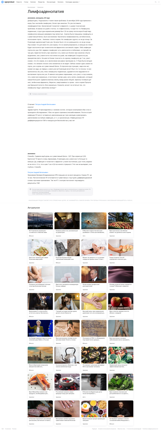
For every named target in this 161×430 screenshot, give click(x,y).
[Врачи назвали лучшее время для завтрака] (93, 413)
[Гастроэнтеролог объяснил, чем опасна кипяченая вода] (67, 359)
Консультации (31, 7)
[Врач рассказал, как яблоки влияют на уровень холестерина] (120, 225)
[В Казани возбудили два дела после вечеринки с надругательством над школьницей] (93, 386)
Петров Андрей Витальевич (45, 104)
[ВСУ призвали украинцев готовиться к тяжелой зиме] (40, 225)
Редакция (94, 428)
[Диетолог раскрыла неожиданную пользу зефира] (67, 278)
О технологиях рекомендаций (134, 428)
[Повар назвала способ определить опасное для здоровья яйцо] (120, 251)
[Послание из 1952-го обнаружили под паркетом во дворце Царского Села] (93, 332)
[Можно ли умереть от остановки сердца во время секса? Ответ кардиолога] (93, 251)
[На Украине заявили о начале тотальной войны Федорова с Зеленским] (120, 413)
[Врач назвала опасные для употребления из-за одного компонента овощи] (120, 386)
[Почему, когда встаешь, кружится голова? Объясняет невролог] (120, 278)
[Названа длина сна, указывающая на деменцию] (67, 225)
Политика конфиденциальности (150, 428)
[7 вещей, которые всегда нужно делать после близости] (67, 305)
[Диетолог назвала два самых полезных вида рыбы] (40, 251)
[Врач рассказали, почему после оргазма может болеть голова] (67, 332)
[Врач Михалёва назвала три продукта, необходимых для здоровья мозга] (40, 386)
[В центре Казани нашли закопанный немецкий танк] (67, 251)
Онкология (40, 7)
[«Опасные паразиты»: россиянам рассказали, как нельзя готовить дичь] (40, 413)
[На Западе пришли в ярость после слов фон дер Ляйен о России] (40, 332)
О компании (8, 428)
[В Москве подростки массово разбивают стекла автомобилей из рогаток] (93, 225)
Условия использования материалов (107, 428)
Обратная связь (121, 428)
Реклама (14, 428)
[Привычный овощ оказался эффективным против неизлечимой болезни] (120, 359)
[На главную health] (9, 2)
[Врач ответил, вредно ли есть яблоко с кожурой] (120, 305)
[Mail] (2, 2)
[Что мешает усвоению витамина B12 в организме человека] (93, 359)
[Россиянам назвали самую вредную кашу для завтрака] (67, 386)
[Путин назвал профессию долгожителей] (93, 278)
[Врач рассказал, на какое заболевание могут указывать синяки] (120, 332)
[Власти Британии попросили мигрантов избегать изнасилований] (40, 359)
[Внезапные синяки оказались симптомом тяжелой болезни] (67, 413)
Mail (3, 428)
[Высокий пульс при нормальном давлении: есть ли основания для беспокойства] (93, 305)
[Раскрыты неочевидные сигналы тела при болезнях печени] (40, 278)
